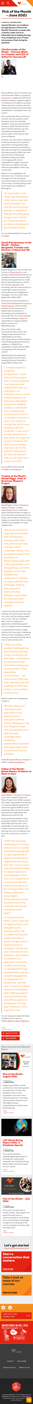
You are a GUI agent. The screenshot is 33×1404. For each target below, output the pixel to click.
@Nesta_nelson (13, 1021)
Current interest (7, 1029)
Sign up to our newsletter (10, 1316)
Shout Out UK (16, 272)
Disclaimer (21, 1361)
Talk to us (8, 1269)
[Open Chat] (29, 1400)
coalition (22, 318)
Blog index (11, 1038)
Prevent (8, 339)
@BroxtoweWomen (17, 762)
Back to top (11, 1033)
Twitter (6, 236)
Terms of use (24, 1368)
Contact (10, 1361)
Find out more (10, 1293)
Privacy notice (9, 1368)
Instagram (17, 469)
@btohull (25, 1021)
